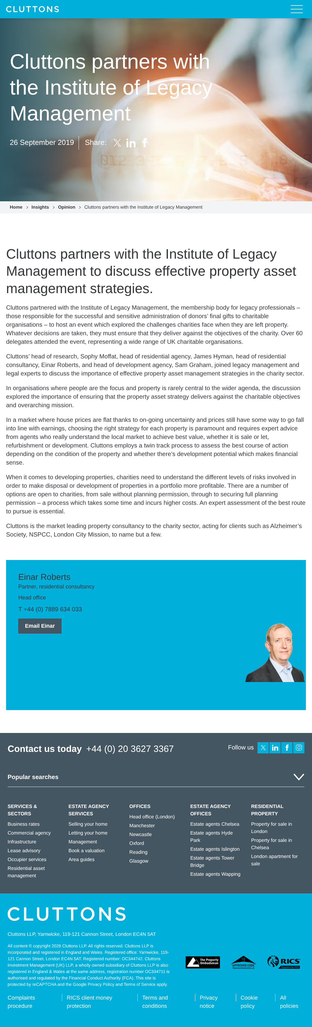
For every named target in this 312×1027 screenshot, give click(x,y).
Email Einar (40, 626)
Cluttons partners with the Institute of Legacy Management (143, 207)
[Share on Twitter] (117, 142)
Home (16, 207)
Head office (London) (152, 817)
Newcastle (140, 834)
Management (83, 842)
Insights (40, 207)
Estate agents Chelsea (214, 824)
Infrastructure (22, 842)
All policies (289, 1002)
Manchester (142, 825)
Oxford (136, 843)
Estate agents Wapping (215, 874)
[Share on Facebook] (144, 142)
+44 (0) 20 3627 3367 (130, 749)
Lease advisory (24, 850)
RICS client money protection (89, 1002)
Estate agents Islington (214, 849)
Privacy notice (209, 1002)
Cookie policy (249, 1002)
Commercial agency (29, 833)
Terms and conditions (155, 1002)
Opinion (66, 207)
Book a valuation (87, 850)
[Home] (32, 9)
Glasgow (138, 861)
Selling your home (88, 824)
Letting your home (88, 833)
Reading (138, 852)
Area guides (81, 859)
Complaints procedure (21, 1002)
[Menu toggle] (297, 9)
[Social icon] (263, 747)
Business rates (24, 824)
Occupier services (27, 859)
